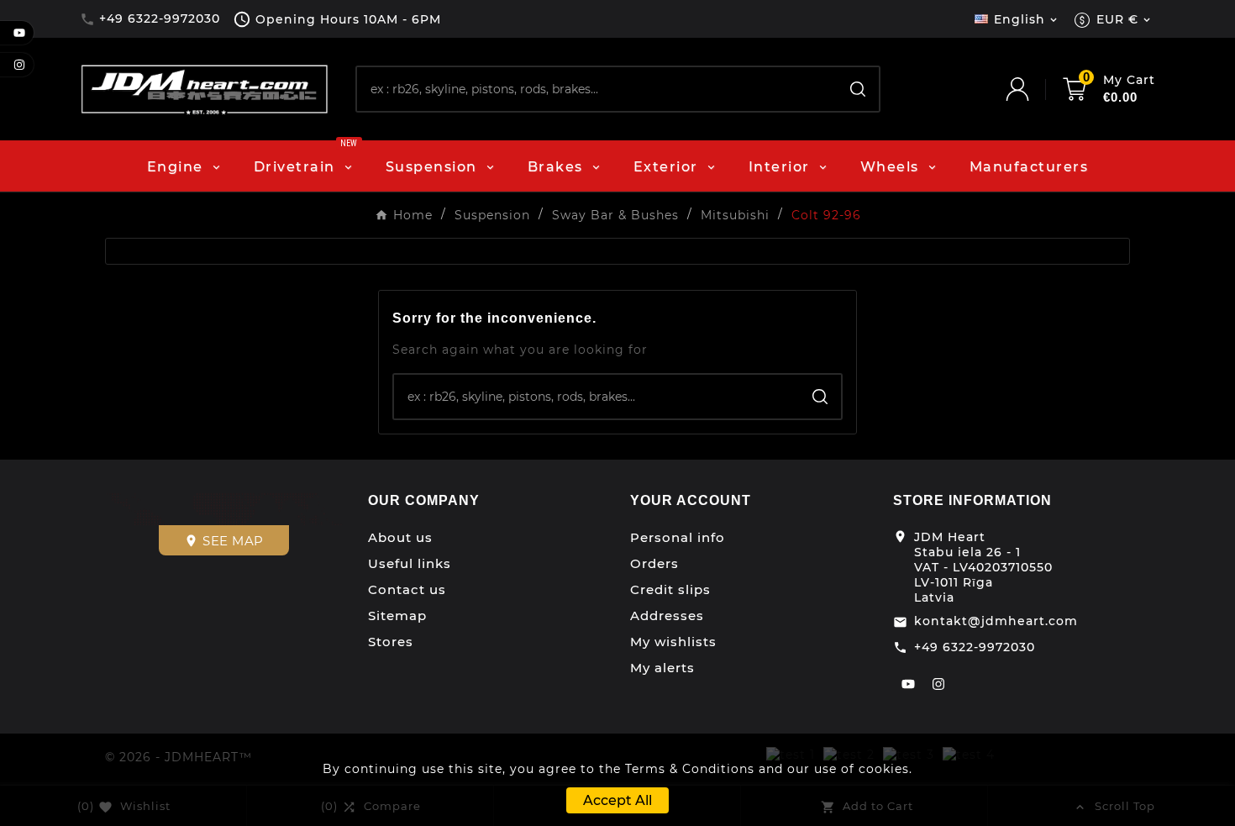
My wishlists (673, 642)
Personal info (677, 537)
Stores (390, 642)
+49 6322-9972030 (974, 647)
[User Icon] (1034, 89)
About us (400, 537)
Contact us (407, 589)
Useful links (409, 563)
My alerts (662, 668)
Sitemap (397, 615)
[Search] (857, 89)
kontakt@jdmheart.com (996, 621)
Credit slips (670, 589)
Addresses (667, 615)
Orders (654, 563)
